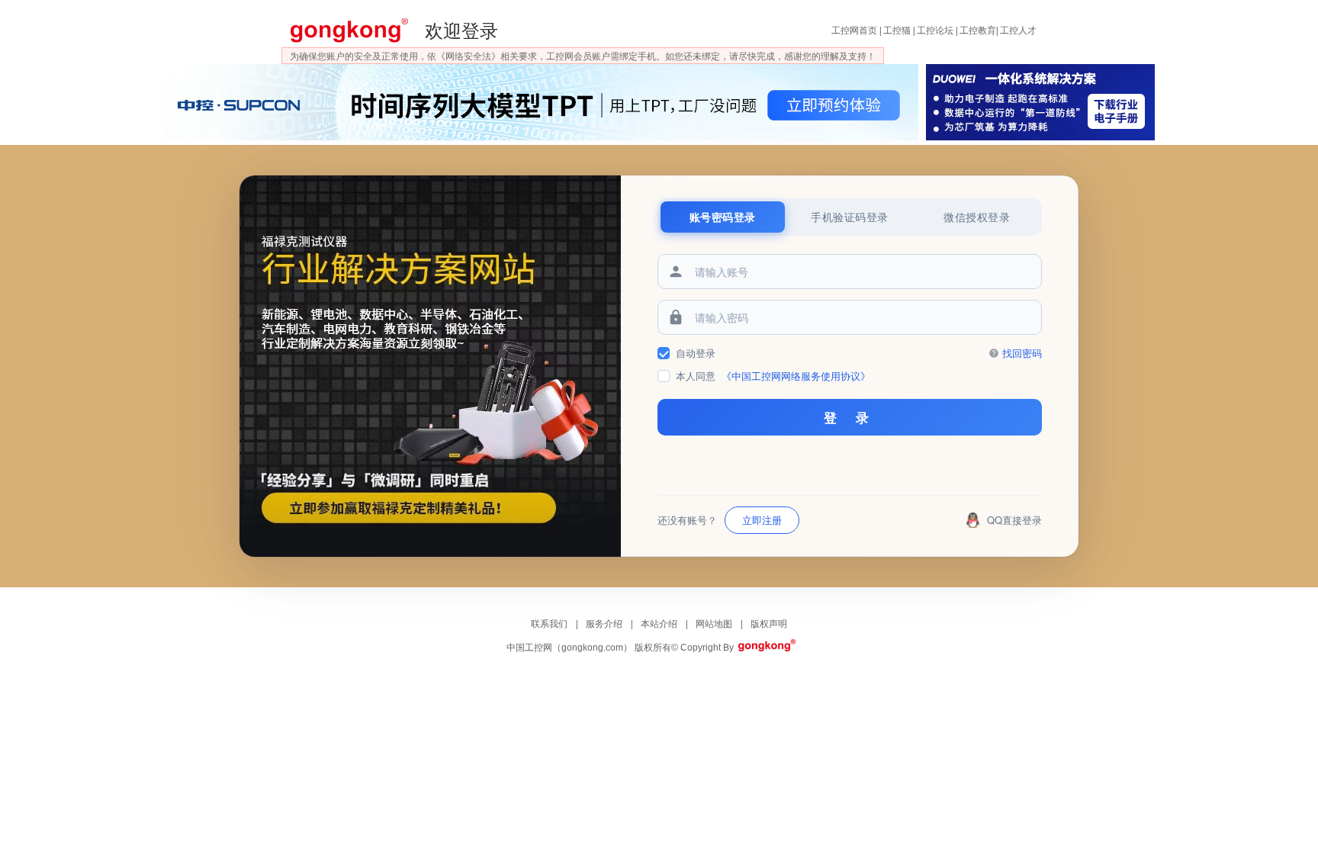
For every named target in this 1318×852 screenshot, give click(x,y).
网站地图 (715, 624)
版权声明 (769, 624)
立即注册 (762, 520)
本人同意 (773, 375)
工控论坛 (935, 30)
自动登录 (695, 353)
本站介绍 (660, 624)
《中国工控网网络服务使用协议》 (796, 375)
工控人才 (1018, 30)
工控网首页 (854, 30)
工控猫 (897, 30)
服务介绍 (605, 624)
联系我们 (550, 624)
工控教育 (978, 30)
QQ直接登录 (1014, 520)
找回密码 (1022, 353)
